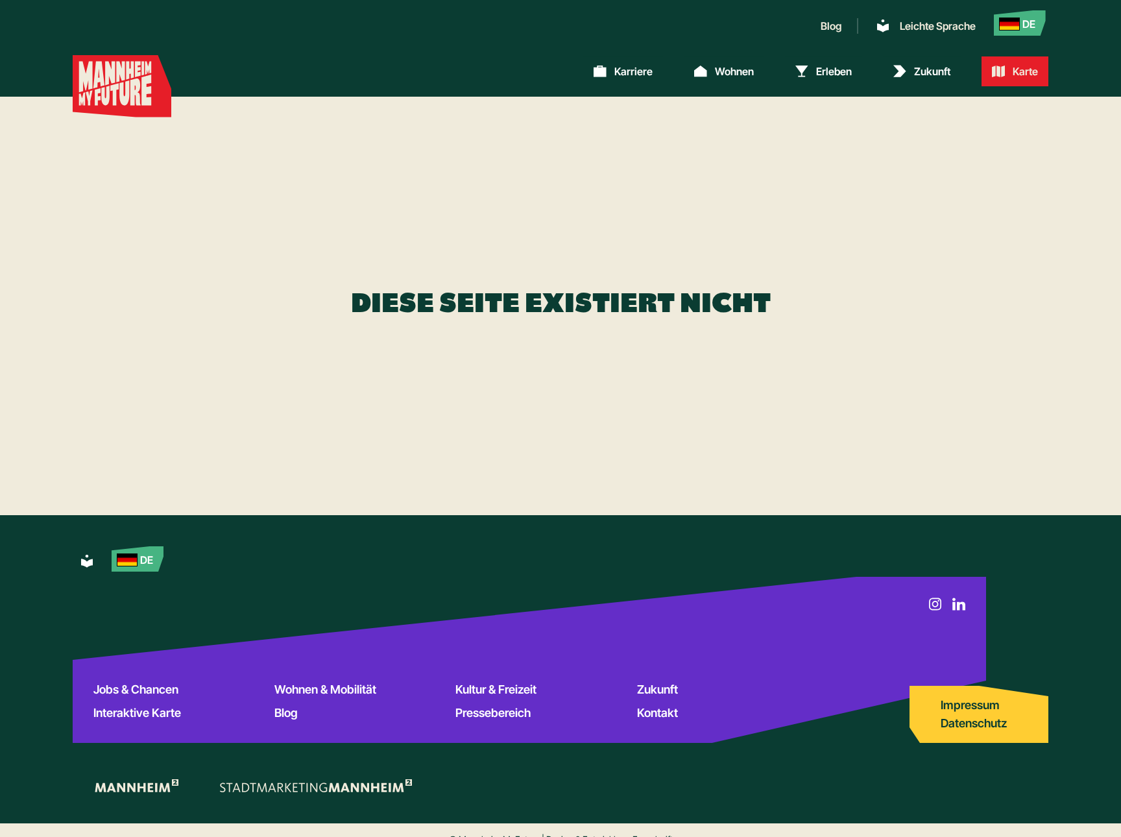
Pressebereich (493, 713)
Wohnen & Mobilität (325, 689)
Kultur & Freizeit (495, 689)
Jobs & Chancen (135, 689)
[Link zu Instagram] (935, 604)
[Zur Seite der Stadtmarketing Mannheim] (316, 785)
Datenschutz (974, 723)
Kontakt (657, 713)
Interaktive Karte (137, 713)
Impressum (970, 705)
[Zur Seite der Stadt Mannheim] (135, 785)
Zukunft (657, 689)
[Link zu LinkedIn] (958, 604)
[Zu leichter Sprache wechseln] (87, 561)
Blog (831, 26)
